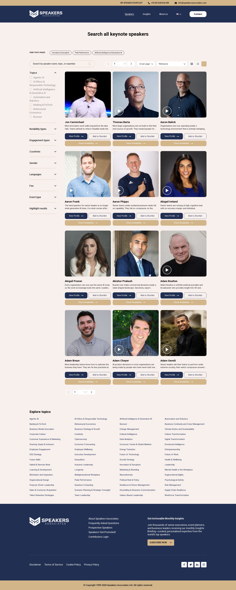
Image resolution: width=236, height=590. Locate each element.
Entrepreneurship (172, 449)
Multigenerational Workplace (87, 475)
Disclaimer (35, 564)
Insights (147, 14)
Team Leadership (82, 495)
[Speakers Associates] (46, 14)
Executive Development (85, 454)
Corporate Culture (38, 434)
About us (163, 14)
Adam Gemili (168, 360)
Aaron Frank (72, 201)
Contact (198, 14)
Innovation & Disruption (60, 53)
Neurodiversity (126, 475)
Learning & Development (41, 470)
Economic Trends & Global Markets (135, 444)
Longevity (79, 470)
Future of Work (171, 454)
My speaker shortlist (131, 3)
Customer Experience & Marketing (45, 439)
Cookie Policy (73, 564)
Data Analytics (126, 439)
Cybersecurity (81, 439)
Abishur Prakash (122, 281)
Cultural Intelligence (128, 434)
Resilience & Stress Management (135, 485)
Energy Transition (127, 449)
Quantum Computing (84, 485)
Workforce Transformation (177, 495)
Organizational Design (39, 480)
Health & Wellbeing (173, 459)
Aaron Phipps (121, 201)
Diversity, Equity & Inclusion (42, 444)
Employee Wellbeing (83, 449)
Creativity (79, 434)
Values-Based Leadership (131, 495)
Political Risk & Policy (129, 480)
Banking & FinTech (38, 424)
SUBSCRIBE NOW (158, 542)
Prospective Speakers (100, 527)
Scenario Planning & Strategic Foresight (92, 490)
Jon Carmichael (74, 122)
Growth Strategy (127, 459)
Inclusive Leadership (84, 464)
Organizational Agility (174, 475)
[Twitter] (190, 564)
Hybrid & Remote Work (40, 464)
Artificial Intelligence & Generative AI (108, 53)
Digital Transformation (175, 439)
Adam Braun (72, 360)
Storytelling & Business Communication (137, 490)
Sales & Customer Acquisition (43, 490)
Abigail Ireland (169, 201)
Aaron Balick (168, 122)
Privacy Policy (91, 564)
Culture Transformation (175, 434)
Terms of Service (53, 564)
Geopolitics (80, 459)
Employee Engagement (40, 449)
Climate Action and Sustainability (179, 429)
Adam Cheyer (121, 360)
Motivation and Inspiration (41, 475)
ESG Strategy (35, 454)
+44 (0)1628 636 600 (160, 3)
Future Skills (35, 459)
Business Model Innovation (42, 429)
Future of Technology (129, 454)
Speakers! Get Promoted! (102, 532)
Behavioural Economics (85, 424)
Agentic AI (34, 419)
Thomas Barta (121, 122)
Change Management (129, 429)
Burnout (123, 424)
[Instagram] (203, 564)
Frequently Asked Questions (103, 523)
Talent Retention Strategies (42, 495)
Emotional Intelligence (175, 444)
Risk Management (173, 485)
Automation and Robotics (176, 419)
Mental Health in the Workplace (179, 470)
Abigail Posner (73, 281)
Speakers (129, 14)
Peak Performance (82, 53)
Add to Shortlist (100, 136)
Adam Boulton (168, 281)
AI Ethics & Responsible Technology (91, 419)
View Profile (74, 136)
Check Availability (86, 143)
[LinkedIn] (197, 564)
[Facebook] (184, 564)
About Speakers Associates (103, 518)
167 (125, 63)
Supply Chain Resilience (175, 490)
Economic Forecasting (85, 444)
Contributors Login (98, 536)
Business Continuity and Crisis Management (184, 424)
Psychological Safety (174, 480)
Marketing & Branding (129, 470)
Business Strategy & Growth (87, 429)
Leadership (170, 464)
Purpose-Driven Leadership (42, 485)
